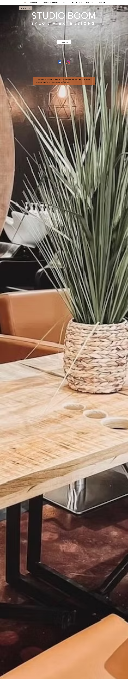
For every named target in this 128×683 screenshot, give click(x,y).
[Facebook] (59, 62)
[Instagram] (68, 62)
